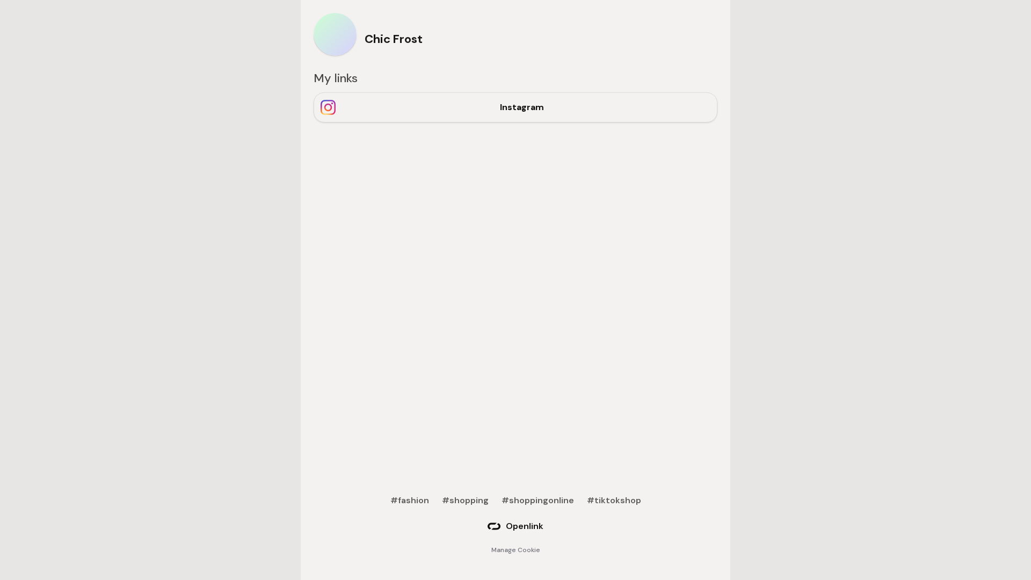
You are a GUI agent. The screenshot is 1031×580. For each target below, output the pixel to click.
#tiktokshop (614, 500)
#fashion (409, 500)
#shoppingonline (538, 500)
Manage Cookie (515, 550)
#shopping (465, 500)
